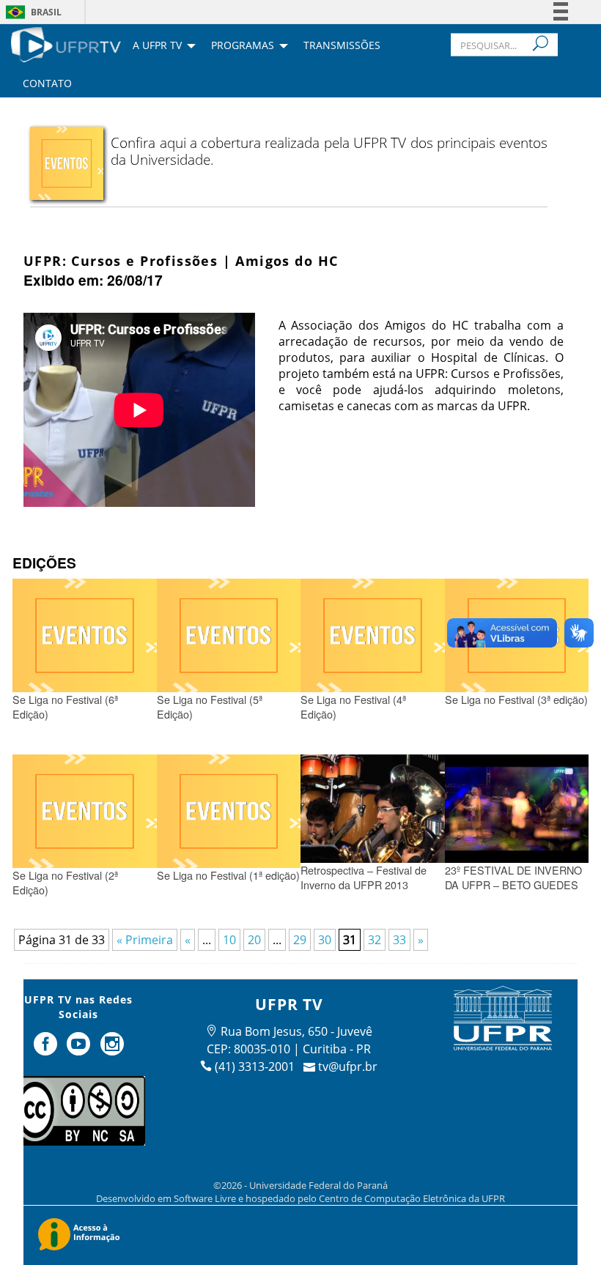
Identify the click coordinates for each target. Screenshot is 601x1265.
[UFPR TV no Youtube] (80, 1050)
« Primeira (145, 940)
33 (399, 940)
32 (374, 940)
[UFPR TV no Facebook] (47, 1050)
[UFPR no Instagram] (112, 1050)
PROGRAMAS (242, 46)
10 (229, 940)
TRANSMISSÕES (341, 46)
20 (254, 940)
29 (299, 940)
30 (324, 940)
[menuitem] (66, 43)
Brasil (46, 12)
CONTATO (47, 84)
